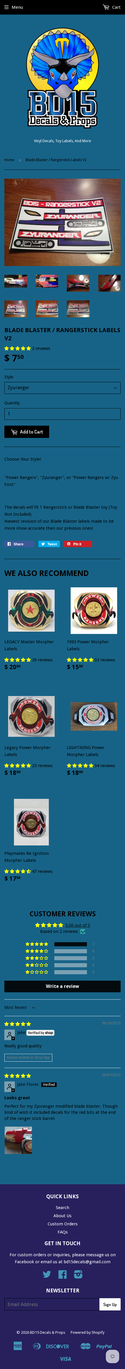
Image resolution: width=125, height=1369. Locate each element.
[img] (17, 1024)
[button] (18, 348)
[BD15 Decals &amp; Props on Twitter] (46, 1276)
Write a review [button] (62, 986)
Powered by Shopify (87, 1332)
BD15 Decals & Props (47, 1332)
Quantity (12, 403)
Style (8, 377)
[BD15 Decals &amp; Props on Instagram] (78, 1276)
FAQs (63, 1232)
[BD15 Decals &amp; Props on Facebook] (62, 1276)
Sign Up (110, 1304)
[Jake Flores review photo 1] (18, 1140)
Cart (116, 7)
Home (9, 160)
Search (62, 1207)
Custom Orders (63, 1224)
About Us (62, 1215)
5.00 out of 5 (77, 925)
